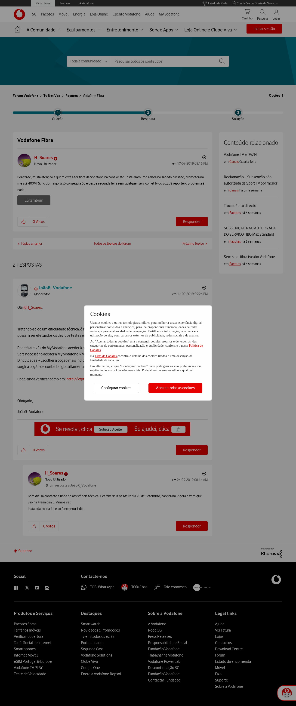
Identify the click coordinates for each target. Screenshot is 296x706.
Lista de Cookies (106, 356)
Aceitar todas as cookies (175, 387)
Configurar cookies (116, 387)
